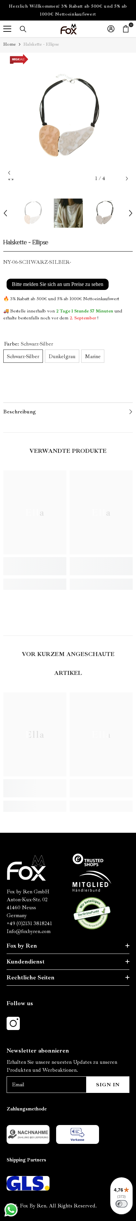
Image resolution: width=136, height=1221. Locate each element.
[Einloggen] (111, 28)
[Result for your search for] (23, 29)
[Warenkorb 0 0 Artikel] (125, 28)
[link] (34, 566)
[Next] (127, 178)
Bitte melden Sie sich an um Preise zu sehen (57, 284)
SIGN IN (108, 1084)
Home (9, 44)
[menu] (7, 29)
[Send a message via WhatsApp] (11, 1210)
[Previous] (9, 173)
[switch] (121, 1203)
